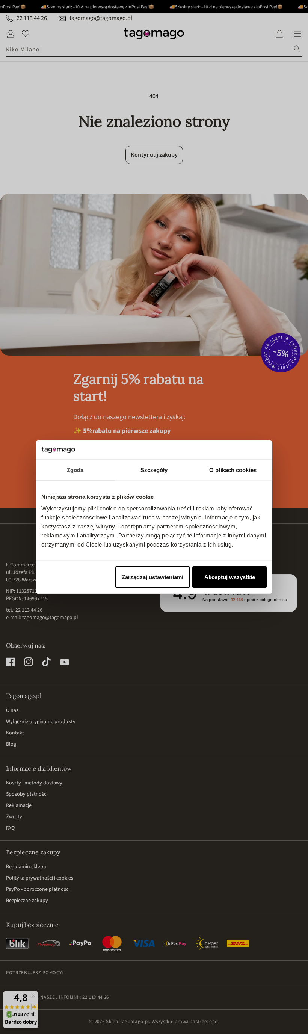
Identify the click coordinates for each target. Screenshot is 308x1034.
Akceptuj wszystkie (229, 577)
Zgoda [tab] (75, 469)
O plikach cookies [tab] (233, 469)
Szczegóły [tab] (154, 469)
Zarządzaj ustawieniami (152, 577)
